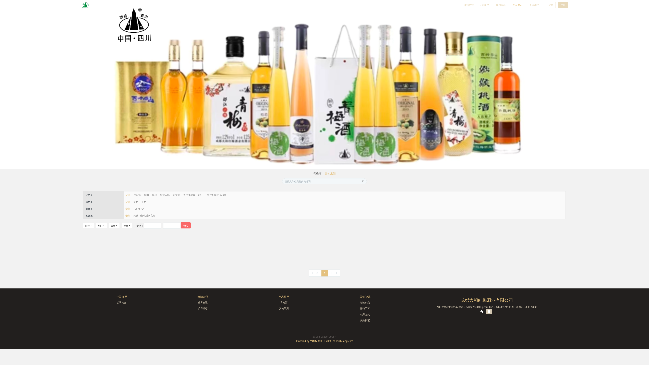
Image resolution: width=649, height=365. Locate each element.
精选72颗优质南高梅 (144, 215)
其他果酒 (330, 173)
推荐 (87, 225)
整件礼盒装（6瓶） (193, 194)
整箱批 (137, 194)
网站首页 (469, 5)
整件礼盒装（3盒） (217, 194)
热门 (100, 225)
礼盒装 (176, 194)
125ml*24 (139, 208)
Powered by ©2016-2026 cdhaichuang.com (324, 341)
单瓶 (154, 194)
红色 (144, 201)
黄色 (136, 201)
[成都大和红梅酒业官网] (85, 5)
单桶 (146, 194)
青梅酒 (317, 173)
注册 (563, 5)
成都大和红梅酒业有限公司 (486, 300)
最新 (113, 225)
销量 (126, 225)
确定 (185, 225)
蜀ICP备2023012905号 (324, 336)
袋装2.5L (165, 194)
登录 (550, 5)
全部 (127, 194)
